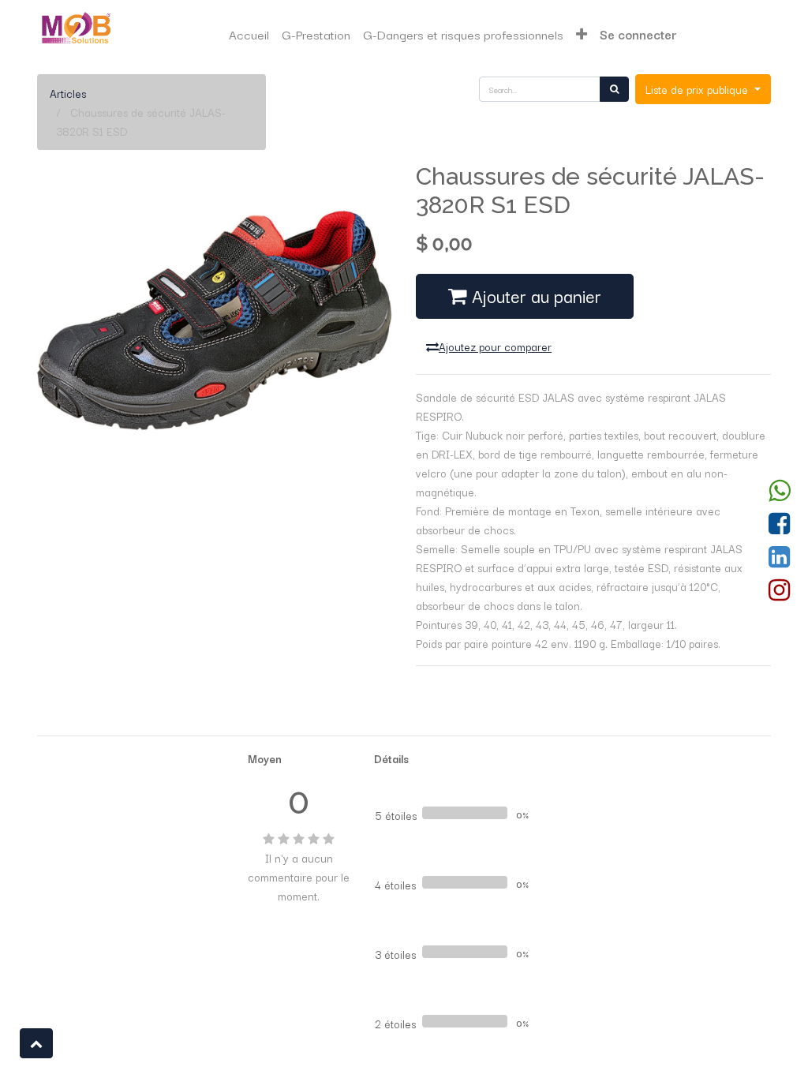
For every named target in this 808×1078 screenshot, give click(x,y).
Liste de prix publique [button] (698, 89)
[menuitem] (249, 34)
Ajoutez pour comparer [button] (495, 346)
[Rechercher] (614, 89)
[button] (581, 34)
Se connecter (638, 33)
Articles (68, 93)
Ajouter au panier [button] (534, 295)
